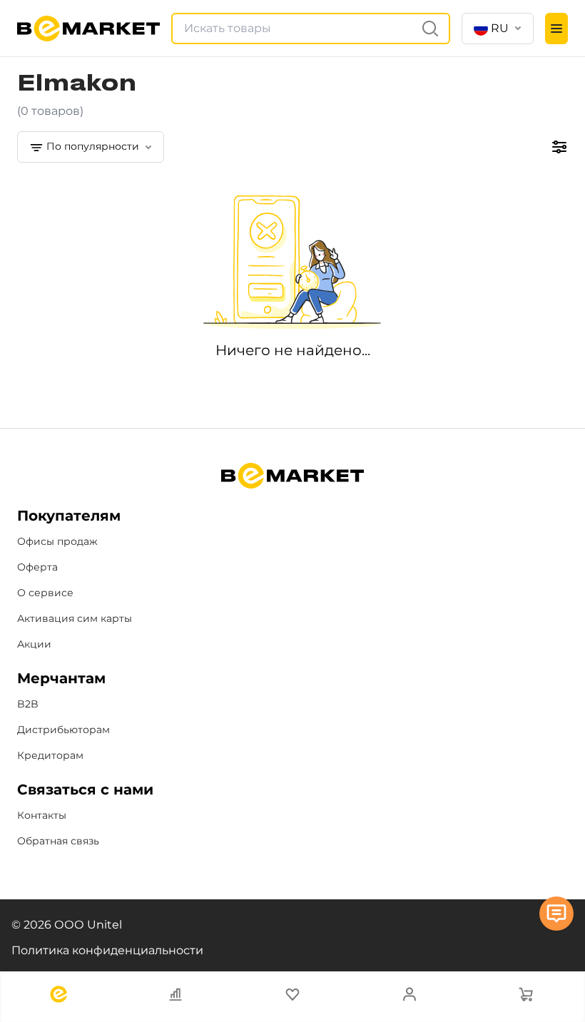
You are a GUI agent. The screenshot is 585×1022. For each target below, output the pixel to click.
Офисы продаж (57, 541)
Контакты (41, 815)
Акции (34, 644)
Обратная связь (58, 840)
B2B (28, 703)
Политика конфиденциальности (107, 950)
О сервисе (45, 592)
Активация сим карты (74, 618)
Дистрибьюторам (63, 729)
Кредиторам (50, 755)
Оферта (37, 567)
